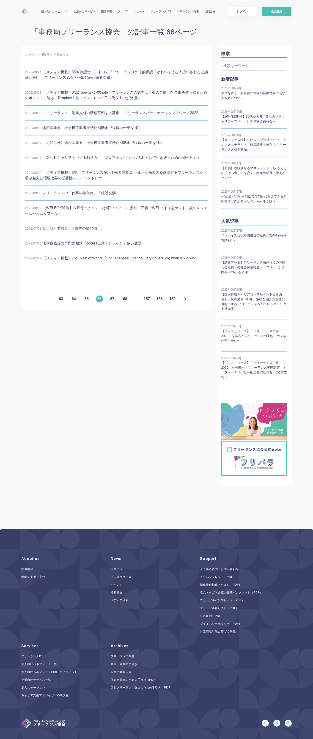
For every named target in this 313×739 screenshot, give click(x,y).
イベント (117, 584)
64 (74, 299)
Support (208, 559)
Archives (120, 646)
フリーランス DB (160, 11)
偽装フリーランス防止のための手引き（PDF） (142, 687)
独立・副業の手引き (124, 664)
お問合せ (209, 11)
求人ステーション (33, 687)
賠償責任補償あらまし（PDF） (221, 584)
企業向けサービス (85, 11)
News (116, 559)
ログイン (242, 11)
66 (99, 299)
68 (125, 299)
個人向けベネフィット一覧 (39, 664)
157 (147, 299)
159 (172, 299)
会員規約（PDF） (212, 616)
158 (159, 299)
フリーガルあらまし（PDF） (219, 608)
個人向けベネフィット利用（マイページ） (49, 672)
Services (30, 646)
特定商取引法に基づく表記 (218, 631)
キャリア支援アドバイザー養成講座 (45, 695)
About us (30, 559)
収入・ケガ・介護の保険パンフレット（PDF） (231, 592)
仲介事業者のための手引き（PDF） (134, 679)
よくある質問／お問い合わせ (219, 569)
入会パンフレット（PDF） (218, 577)
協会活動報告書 (121, 672)
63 (61, 299)
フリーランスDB (32, 656)
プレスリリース (121, 577)
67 (112, 299)
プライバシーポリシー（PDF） (221, 623)
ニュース (139, 11)
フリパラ (123, 11)
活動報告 (117, 592)
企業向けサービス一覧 (36, 679)
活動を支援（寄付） (34, 577)
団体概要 (106, 11)
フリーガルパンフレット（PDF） (222, 600)
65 (87, 299)
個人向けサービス (52, 11)
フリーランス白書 (188, 11)
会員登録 (276, 11)
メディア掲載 (120, 600)
